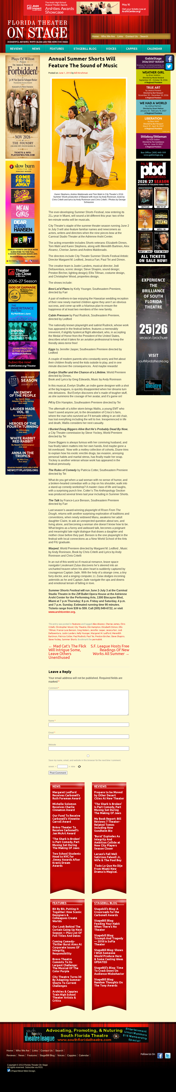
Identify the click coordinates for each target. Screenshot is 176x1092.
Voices (111, 48)
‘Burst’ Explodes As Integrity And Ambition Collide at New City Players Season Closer (107, 842)
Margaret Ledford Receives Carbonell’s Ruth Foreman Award (66, 795)
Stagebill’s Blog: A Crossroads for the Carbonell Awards (106, 911)
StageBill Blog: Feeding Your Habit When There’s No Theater (107, 925)
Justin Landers (69, 633)
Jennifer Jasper (97, 630)
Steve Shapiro (117, 636)
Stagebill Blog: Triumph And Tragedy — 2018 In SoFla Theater (108, 940)
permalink (97, 639)
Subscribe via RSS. (34, 1067)
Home (95, 36)
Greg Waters (83, 630)
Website (52, 744)
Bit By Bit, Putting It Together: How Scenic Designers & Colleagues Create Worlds (66, 914)
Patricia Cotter (65, 636)
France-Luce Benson (66, 630)
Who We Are (108, 36)
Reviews (16, 48)
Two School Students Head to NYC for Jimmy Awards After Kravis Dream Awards (66, 859)
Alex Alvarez (99, 624)
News (36, 48)
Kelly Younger (83, 633)
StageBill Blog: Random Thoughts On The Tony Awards (108, 982)
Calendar (154, 48)
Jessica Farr (111, 630)
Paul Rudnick (79, 636)
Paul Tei (90, 636)
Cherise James (112, 624)
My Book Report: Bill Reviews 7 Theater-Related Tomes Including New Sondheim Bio (107, 824)
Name (52, 721)
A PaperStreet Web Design (22, 1071)
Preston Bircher (102, 636)
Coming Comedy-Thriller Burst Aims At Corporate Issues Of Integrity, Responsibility (67, 947)
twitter (167, 1055)
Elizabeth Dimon (110, 627)
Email (51, 732)
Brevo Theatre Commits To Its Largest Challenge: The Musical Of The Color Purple (65, 965)
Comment (53, 688)
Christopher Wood (64, 627)
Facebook (160, 1055)
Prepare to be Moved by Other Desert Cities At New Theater (109, 795)
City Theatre (80, 627)
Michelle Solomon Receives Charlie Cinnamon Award (64, 806)
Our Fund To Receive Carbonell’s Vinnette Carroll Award (66, 818)
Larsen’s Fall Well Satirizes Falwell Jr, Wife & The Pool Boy (108, 857)
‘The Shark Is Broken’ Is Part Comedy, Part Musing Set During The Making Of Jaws (66, 843)
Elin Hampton (94, 627)
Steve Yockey (54, 639)
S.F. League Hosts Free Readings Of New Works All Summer (110, 650)
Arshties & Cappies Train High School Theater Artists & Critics (65, 996)
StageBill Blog (85, 48)
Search (144, 36)
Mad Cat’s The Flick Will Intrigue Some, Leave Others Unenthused (67, 652)
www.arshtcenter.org (61, 611)
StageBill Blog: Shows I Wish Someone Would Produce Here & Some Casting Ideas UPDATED (108, 956)
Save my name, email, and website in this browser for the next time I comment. (84, 760)
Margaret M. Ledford (101, 633)
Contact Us (132, 36)
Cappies (132, 48)
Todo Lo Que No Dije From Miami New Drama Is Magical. (108, 868)
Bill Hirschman (81, 73)
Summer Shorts (69, 639)
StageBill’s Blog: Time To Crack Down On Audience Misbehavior (109, 970)
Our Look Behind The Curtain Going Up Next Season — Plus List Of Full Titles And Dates (67, 931)
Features (57, 48)
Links (120, 36)
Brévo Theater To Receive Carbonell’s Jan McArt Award (65, 830)
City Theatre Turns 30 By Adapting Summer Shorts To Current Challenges (66, 981)
